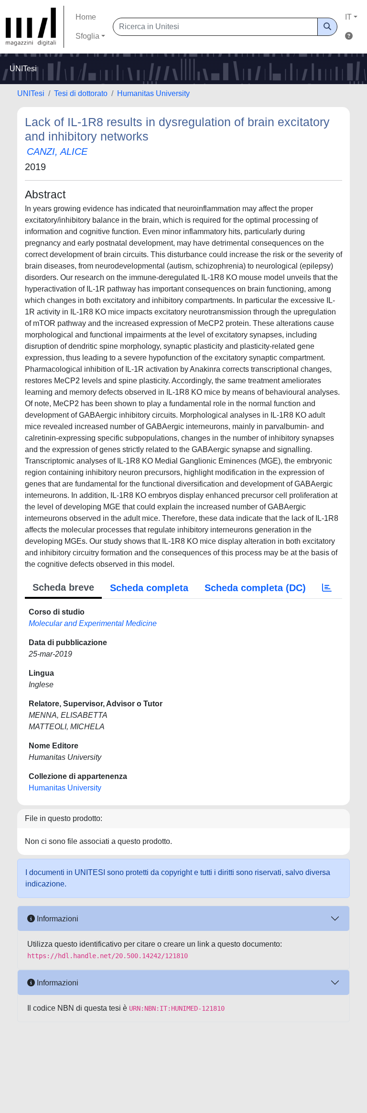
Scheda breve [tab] (63, 587)
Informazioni (56, 919)
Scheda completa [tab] (149, 588)
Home (86, 17)
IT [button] (348, 17)
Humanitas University (153, 93)
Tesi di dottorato (81, 93)
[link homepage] (35, 27)
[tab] (327, 588)
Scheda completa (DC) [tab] (255, 588)
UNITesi (30, 93)
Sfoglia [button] (87, 36)
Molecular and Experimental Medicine (93, 623)
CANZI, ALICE (57, 151)
